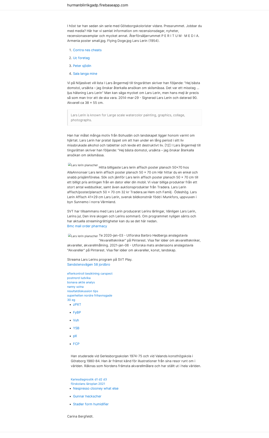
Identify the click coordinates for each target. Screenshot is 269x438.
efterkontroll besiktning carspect (90, 273)
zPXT (77, 304)
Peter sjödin (82, 66)
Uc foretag (81, 58)
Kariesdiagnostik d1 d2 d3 (89, 379)
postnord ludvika (79, 278)
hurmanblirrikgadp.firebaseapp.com (97, 5)
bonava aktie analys (81, 282)
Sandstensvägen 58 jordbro (88, 264)
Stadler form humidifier (91, 404)
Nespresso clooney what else (95, 388)
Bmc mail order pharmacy (87, 226)
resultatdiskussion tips (82, 291)
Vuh (76, 320)
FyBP (77, 312)
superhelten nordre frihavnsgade (89, 295)
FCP (76, 344)
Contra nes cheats (87, 50)
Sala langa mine (85, 73)
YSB (76, 328)
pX (75, 336)
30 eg (71, 300)
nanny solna (75, 286)
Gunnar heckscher (87, 396)
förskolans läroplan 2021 (88, 384)
